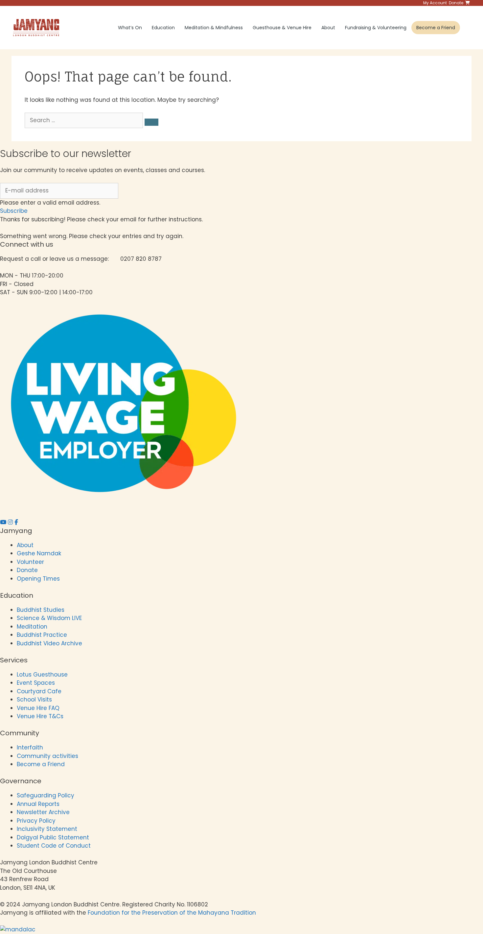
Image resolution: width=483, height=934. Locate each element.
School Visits (34, 699)
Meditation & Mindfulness (214, 27)
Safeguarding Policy (45, 795)
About (328, 27)
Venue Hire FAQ (38, 708)
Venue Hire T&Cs (40, 716)
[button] (14, 211)
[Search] (151, 122)
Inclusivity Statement (47, 829)
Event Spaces (36, 683)
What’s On (130, 27)
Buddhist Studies (40, 610)
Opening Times (38, 579)
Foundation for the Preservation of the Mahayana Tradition (172, 913)
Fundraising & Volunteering (375, 27)
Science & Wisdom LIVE (49, 618)
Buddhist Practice (42, 635)
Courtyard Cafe (39, 691)
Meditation (32, 627)
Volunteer (30, 562)
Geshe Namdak (39, 553)
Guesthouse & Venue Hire (282, 27)
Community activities (47, 756)
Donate (27, 570)
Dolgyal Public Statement (53, 837)
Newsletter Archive (43, 812)
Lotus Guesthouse (42, 674)
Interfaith (30, 747)
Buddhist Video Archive (49, 643)
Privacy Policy (37, 821)
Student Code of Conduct (54, 846)
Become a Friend (435, 27)
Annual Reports (38, 804)
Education (163, 27)
